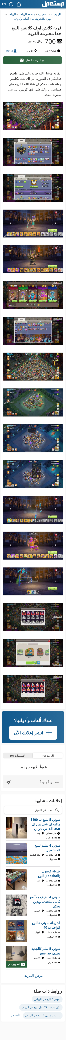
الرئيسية (56, 14)
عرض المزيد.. (33, 975)
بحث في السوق (43, 810)
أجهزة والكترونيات (42, 18)
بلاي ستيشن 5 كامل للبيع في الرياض (40, 1007)
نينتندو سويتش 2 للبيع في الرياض (42, 1015)
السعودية (43, 14)
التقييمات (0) (17, 755)
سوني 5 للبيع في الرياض (47, 999)
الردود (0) (48, 755)
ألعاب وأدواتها (21, 18)
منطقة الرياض (27, 14)
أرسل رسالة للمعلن (35, 60)
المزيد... (14, 1015)
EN (4, 4)
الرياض (12, 14)
